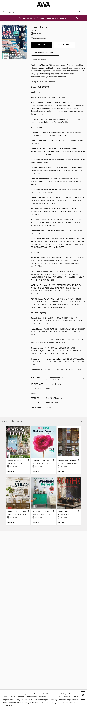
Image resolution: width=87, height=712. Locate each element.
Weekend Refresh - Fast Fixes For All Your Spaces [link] (42, 511)
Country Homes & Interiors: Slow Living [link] (17, 460)
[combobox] (38, 12)
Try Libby (22, 18)
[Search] (3, 12)
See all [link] (80, 422)
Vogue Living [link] (63, 511)
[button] (41, 45)
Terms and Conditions (42, 694)
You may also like (11, 421)
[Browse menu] (83, 12)
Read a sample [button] (64, 45)
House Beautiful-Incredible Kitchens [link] (17, 511)
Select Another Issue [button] (44, 53)
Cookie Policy (8, 705)
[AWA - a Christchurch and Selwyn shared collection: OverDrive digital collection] (43, 4)
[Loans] (78, 12)
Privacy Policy (60, 694)
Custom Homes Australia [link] (67, 460)
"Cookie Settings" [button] (64, 700)
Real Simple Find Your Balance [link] (42, 460)
